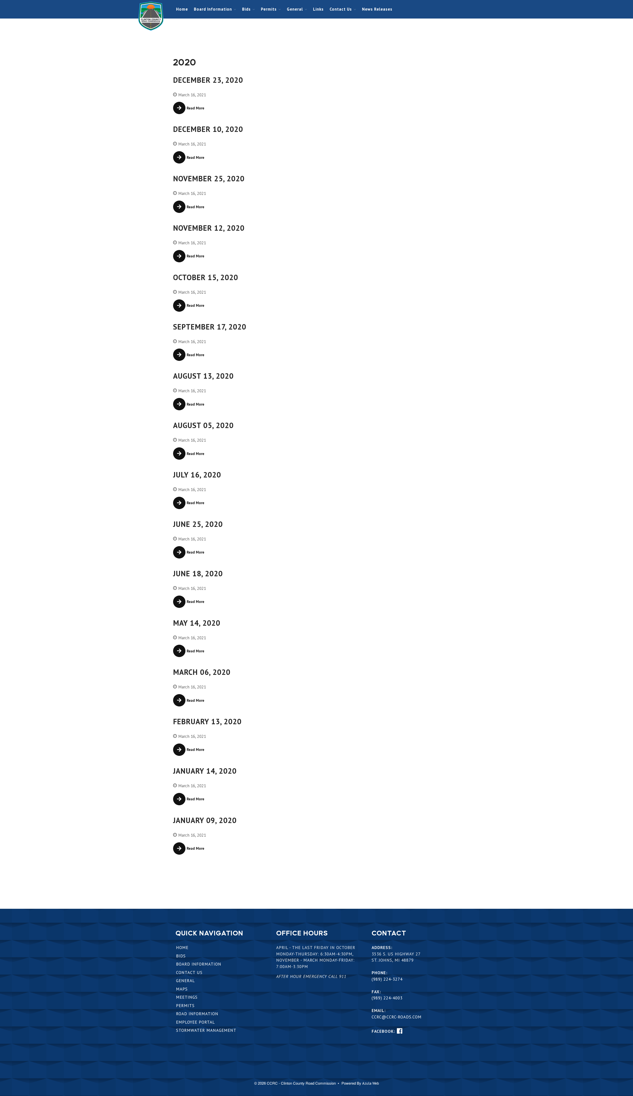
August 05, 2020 (203, 425)
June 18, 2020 (198, 573)
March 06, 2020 (201, 672)
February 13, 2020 (207, 721)
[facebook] (399, 1031)
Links (318, 9)
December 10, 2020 (208, 129)
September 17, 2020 (209, 326)
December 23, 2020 (208, 80)
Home (182, 9)
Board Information (213, 9)
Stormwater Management (206, 1030)
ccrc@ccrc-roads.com (397, 1017)
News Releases (377, 9)
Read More (195, 108)
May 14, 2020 (196, 623)
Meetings (187, 997)
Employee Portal (195, 1022)
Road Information (197, 1013)
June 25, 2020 (198, 524)
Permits (269, 9)
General (295, 9)
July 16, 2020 (197, 474)
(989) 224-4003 (387, 998)
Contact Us (341, 9)
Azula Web (370, 1083)
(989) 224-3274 (387, 979)
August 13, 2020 (203, 376)
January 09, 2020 (205, 820)
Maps (182, 989)
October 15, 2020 (205, 277)
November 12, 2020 (209, 228)
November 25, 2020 (209, 178)
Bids (246, 9)
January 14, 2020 (205, 771)
